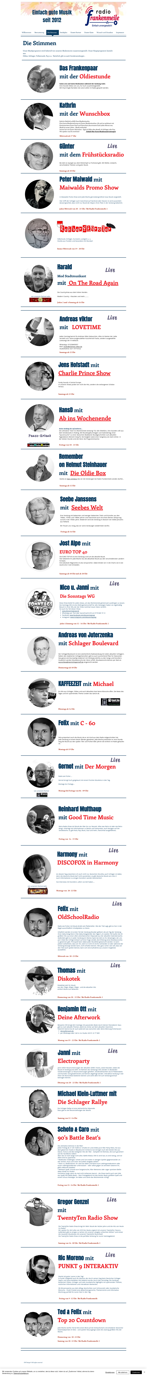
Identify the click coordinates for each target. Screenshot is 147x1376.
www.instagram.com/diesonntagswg (83, 617)
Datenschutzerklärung (21, 1373)
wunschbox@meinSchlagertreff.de (70, 662)
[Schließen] (144, 1372)
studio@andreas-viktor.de (72, 347)
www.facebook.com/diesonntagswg (82, 615)
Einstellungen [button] (110, 1372)
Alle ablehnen (122, 1372)
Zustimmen (136, 1372)
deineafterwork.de (67, 1031)
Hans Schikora (72, 479)
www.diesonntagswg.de (70, 611)
